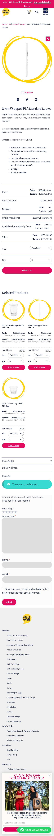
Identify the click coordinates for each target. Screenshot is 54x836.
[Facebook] (18, 99)
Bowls (9, 683)
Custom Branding (14, 721)
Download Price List (15, 740)
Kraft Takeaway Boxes (15, 669)
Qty (3, 361)
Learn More (6, 745)
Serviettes (11, 702)
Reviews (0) (8, 460)
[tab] (27, 460)
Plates (9, 678)
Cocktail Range (13, 673)
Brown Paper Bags (14, 692)
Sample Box (11, 707)
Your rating (8, 508)
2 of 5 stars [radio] (6, 512)
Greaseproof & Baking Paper (18, 654)
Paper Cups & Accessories (17, 635)
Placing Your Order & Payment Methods (23, 731)
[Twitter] (27, 99)
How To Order (7, 726)
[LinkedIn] (36, 99)
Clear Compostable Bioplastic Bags (21, 697)
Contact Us (6, 764)
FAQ (8, 759)
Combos (10, 712)
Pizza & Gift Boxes (14, 650)
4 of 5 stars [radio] (12, 512)
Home (4, 24)
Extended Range (13, 716)
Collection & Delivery (15, 735)
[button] (48, 39)
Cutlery (10, 688)
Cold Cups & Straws (17, 24)
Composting (12, 754)
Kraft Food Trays (13, 664)
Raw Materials (12, 750)
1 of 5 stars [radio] (3, 512)
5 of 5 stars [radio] (15, 512)
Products (6, 630)
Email (6, 574)
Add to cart (27, 270)
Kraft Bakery (11, 659)
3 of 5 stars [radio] (9, 512)
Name (6, 559)
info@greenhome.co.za (16, 769)
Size (4, 249)
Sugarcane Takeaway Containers (20, 645)
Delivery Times (9, 467)
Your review (9, 516)
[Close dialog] (49, 775)
